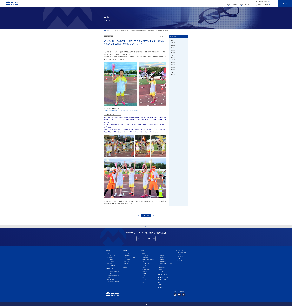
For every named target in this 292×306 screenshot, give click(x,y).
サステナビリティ (256, 4)
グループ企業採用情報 (181, 252)
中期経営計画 (145, 257)
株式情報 (144, 273)
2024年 (173, 45)
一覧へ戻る (146, 215)
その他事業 (127, 259)
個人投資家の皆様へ (146, 269)
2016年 (173, 65)
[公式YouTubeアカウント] (179, 294)
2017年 (173, 62)
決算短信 (162, 255)
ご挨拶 (108, 253)
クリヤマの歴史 (110, 259)
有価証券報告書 (163, 257)
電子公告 (161, 269)
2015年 (173, 67)
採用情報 (265, 4)
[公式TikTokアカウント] (183, 294)
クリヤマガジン (180, 256)
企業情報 (228, 4)
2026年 (173, 40)
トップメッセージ (146, 255)
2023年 (173, 48)
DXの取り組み (109, 263)
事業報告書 (162, 259)
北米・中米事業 (127, 261)
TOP (105, 30)
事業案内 (235, 4)
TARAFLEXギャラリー (163, 277)
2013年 (173, 72)
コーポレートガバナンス (148, 263)
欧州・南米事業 (127, 263)
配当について (145, 277)
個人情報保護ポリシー (163, 280)
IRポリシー (145, 265)
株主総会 (144, 275)
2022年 (173, 50)
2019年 (173, 57)
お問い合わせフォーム (145, 238)
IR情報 (241, 4)
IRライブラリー (162, 253)
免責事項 (161, 271)
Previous (138, 215)
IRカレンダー (161, 265)
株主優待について (146, 280)
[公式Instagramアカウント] (175, 294)
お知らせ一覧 (179, 260)
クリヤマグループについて (112, 255)
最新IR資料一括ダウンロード (166, 263)
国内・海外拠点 (110, 257)
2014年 (173, 69)
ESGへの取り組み (110, 279)
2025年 (173, 43)
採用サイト (178, 250)
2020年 (173, 55)
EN (286, 3)
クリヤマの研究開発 (111, 265)
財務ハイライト (145, 282)
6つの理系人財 (179, 254)
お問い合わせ (264, 1)
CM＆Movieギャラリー (163, 275)
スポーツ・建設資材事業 (130, 257)
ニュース (258, 1)
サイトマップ (161, 282)
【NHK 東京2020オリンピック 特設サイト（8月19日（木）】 (121, 111)
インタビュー (179, 258)
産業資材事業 (127, 255)
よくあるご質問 (162, 267)
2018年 (173, 60)
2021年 (173, 52)
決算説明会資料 (163, 261)
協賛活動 (247, 4)
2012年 (173, 74)
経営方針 (143, 253)
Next (153, 215)
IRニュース (144, 267)
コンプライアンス (110, 261)
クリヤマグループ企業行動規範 (113, 281)
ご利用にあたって (162, 285)
